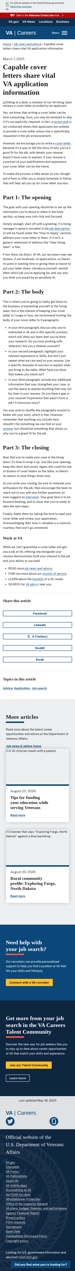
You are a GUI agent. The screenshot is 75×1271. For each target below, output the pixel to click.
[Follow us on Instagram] (43, 1121)
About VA (12, 1181)
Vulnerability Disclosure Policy (26, 1236)
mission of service (54, 573)
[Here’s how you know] (37, 6)
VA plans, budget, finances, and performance (36, 1208)
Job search (39, 688)
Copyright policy (17, 1241)
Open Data (13, 1231)
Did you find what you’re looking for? (41, 1264)
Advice (8, 688)
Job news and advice (27, 44)
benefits (38, 579)
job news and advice (38, 568)
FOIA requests (15, 1222)
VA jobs (31, 584)
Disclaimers (14, 1227)
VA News (28, 21)
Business (62, 21)
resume (8, 428)
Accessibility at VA (18, 1190)
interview (32, 497)
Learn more (17, 1078)
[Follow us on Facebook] (21, 1121)
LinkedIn (42, 625)
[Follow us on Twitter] (10, 1121)
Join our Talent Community (28, 1065)
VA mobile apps (16, 1185)
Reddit (42, 648)
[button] (37, 15)
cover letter (63, 143)
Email (43, 660)
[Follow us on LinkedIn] (32, 1121)
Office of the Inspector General (27, 1204)
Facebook (41, 614)
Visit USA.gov (28, 1257)
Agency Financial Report (22, 1213)
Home (7, 44)
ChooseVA (12, 1167)
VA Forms (12, 1171)
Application (22, 688)
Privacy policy (15, 1217)
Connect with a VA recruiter (29, 982)
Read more (17, 815)
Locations (46, 21)
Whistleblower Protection (23, 1199)
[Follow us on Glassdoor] (54, 1121)
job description (60, 228)
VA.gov (13, 21)
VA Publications (16, 1176)
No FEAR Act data (18, 1194)
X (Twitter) (41, 637)
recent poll (61, 122)
